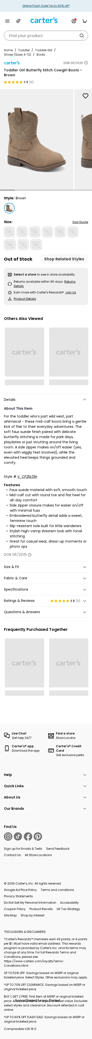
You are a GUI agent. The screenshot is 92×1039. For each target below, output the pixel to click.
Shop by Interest (32, 915)
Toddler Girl (43, 50)
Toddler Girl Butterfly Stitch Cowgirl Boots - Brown (43, 72)
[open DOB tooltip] (86, 63)
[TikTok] (18, 836)
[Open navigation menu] (7, 21)
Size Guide (80, 222)
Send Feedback (57, 849)
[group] (36, 139)
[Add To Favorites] (85, 95)
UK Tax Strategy (68, 909)
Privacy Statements (18, 896)
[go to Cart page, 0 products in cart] (84, 21)
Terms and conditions (57, 890)
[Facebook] (28, 836)
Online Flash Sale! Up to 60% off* (46, 6)
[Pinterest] (38, 836)
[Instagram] (8, 836)
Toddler (24, 50)
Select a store (25, 274)
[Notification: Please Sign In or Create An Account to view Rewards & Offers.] (73, 21)
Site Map (10, 915)
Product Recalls (41, 909)
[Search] (82, 35)
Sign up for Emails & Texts (23, 849)
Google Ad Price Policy (20, 890)
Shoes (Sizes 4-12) (17, 54)
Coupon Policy (15, 909)
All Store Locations (38, 855)
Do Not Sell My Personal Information (30, 902)
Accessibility (69, 902)
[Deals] (18, 21)
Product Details (25, 299)
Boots (41, 54)
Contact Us (12, 855)
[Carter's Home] (46, 20)
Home (8, 50)
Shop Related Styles (64, 259)
